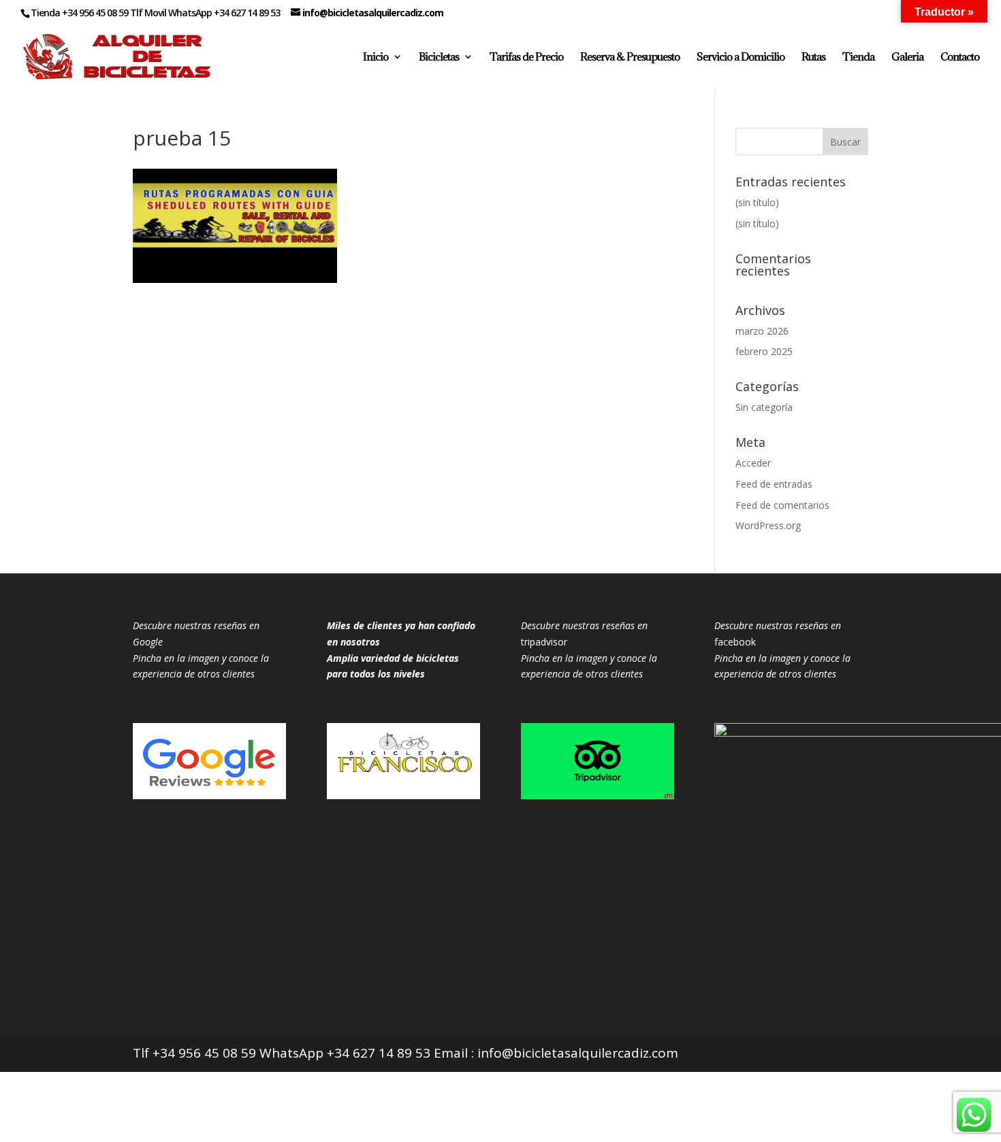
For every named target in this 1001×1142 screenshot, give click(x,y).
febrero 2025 (764, 351)
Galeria (907, 57)
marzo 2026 (762, 330)
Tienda (858, 57)
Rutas (813, 57)
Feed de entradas (773, 483)
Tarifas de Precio (526, 57)
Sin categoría (764, 407)
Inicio (375, 57)
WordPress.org (768, 525)
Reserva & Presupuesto (630, 57)
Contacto (959, 57)
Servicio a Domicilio (740, 57)
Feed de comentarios (782, 505)
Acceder (753, 462)
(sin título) (757, 202)
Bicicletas (439, 57)
